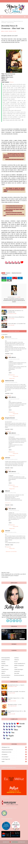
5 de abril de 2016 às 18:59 (14, 473)
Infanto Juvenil (4, 665)
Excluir (11, 353)
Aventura (16, 657)
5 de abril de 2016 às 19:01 (14, 510)
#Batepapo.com (14, 747)
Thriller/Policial (4, 669)
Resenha (8, 273)
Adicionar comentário (11, 551)
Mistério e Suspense (19, 665)
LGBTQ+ (3, 673)
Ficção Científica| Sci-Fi (19, 663)
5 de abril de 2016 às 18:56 (14, 359)
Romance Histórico (5, 675)
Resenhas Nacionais (16, 273)
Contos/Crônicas (5, 659)
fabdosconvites (9, 380)
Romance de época (19, 675)
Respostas (8, 355)
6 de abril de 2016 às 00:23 (10, 532)
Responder (7, 353)
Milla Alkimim (5, 31)
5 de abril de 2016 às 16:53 (10, 492)
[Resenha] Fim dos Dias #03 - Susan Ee (16, 685)
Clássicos (16, 659)
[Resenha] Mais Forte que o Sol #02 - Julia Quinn (17, 711)
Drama (16, 661)
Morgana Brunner (10, 418)
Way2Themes (15, 842)
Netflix (14, 761)
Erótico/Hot (17, 671)
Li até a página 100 (14, 759)
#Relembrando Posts (14, 752)
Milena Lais (8, 337)
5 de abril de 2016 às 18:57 (14, 398)
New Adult (16, 673)
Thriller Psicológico (18, 669)
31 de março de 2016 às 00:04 (11, 459)
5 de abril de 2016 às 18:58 (14, 434)
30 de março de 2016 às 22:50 (11, 419)
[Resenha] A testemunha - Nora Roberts (16, 691)
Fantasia (3, 663)
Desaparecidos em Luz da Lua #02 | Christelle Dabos (15, 311)
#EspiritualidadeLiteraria (14, 749)
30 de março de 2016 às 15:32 (11, 382)
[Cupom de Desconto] (14, 795)
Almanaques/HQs (5, 657)
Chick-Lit (3, 671)
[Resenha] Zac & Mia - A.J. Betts (14, 704)
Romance (10, 21)
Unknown (7, 457)
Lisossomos (7, 502)
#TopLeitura (14, 754)
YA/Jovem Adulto (5, 677)
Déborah (7, 491)
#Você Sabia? (14, 756)
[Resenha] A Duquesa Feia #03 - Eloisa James (16, 698)
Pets (2, 667)
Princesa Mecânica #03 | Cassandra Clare (17, 323)
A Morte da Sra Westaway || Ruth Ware (16, 317)
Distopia (3, 661)
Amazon (11, 82)
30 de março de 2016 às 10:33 (11, 338)
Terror (15, 667)
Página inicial (4, 21)
